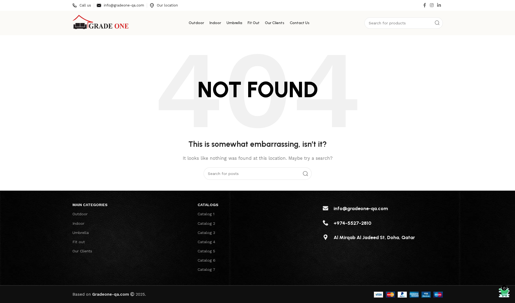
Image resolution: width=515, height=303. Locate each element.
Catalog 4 (206, 242)
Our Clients (82, 251)
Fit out (78, 242)
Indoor (78, 223)
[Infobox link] (81, 5)
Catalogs (208, 205)
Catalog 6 (206, 260)
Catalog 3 (206, 232)
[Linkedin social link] (439, 5)
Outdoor (80, 214)
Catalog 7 (206, 269)
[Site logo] (100, 22)
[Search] (437, 23)
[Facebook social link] (424, 5)
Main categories (90, 205)
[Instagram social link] (431, 5)
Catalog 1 (206, 214)
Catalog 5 (206, 251)
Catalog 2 (206, 223)
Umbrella (80, 232)
